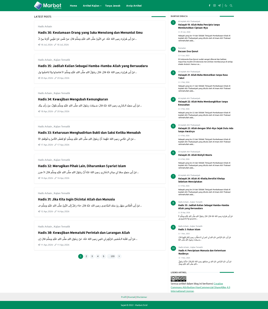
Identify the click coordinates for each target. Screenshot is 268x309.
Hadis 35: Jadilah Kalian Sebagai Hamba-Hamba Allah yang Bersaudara (93, 66)
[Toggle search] (231, 5)
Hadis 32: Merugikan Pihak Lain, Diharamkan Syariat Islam (82, 166)
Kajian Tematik (62, 59)
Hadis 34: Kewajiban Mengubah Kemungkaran (73, 99)
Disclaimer (142, 297)
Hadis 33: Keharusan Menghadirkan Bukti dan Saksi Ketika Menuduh (89, 132)
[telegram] (219, 5)
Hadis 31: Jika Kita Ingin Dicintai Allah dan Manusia (76, 199)
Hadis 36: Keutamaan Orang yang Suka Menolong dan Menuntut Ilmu (90, 32)
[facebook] (209, 5)
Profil (124, 297)
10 (173, 248)
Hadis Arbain (45, 26)
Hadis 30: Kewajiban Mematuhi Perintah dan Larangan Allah (84, 233)
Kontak (131, 297)
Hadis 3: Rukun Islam (189, 229)
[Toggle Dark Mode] (225, 5)
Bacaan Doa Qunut (188, 51)
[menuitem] (73, 5)
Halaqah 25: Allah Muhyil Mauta (195, 155)
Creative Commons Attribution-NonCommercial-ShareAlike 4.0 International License (200, 287)
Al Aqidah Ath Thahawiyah (189, 21)
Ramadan (182, 48)
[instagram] (214, 5)
